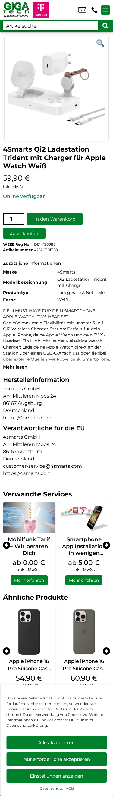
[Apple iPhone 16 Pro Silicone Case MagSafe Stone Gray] (84, 632)
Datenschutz (51, 788)
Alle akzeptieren (56, 742)
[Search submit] (105, 25)
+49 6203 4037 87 (94, 10)
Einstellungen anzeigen (56, 776)
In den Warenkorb (54, 219)
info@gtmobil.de (82, 10)
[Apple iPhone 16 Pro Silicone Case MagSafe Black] (29, 632)
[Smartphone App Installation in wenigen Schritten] (84, 517)
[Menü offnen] (105, 10)
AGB (70, 788)
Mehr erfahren (29, 580)
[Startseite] (16, 10)
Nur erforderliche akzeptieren (56, 759)
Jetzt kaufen (24, 233)
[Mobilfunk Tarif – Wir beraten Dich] (29, 517)
